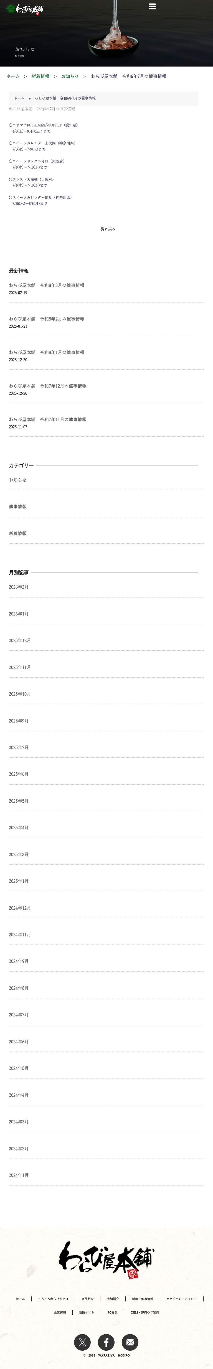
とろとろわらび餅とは (53, 1299)
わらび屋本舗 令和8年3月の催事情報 (46, 285)
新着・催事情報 (142, 1299)
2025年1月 (19, 881)
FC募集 (113, 1312)
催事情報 (18, 506)
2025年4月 (19, 827)
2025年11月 (20, 667)
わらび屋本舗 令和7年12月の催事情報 (48, 386)
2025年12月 (20, 640)
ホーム (19, 98)
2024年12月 (20, 908)
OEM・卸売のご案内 (145, 1312)
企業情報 (60, 1312)
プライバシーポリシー (181, 1299)
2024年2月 (19, 1148)
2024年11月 (20, 934)
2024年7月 (19, 1014)
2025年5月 (19, 801)
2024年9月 (19, 961)
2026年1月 (19, 614)
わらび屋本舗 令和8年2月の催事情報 (46, 319)
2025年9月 (19, 721)
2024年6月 (19, 1041)
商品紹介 (88, 1299)
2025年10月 (20, 694)
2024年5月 (19, 1068)
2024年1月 (19, 1175)
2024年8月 (19, 988)
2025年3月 (19, 854)
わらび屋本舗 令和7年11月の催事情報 (48, 419)
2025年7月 (19, 747)
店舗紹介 (113, 1299)
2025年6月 (19, 774)
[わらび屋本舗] (25, 9)
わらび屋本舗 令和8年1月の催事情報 (46, 352)
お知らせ (18, 480)
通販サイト (86, 1312)
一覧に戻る (106, 229)
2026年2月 (19, 587)
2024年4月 (19, 1095)
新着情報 (18, 533)
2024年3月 (19, 1121)
